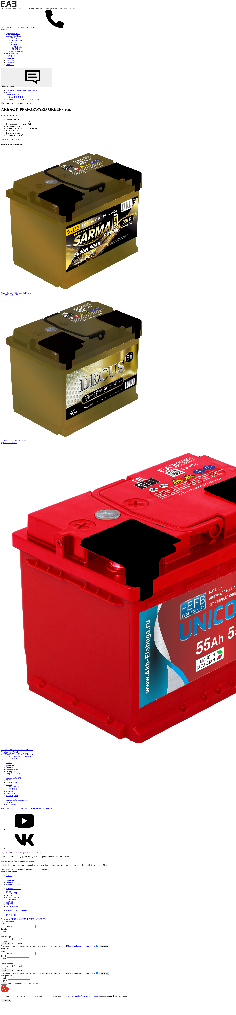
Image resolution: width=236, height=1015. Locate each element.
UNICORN (15, 49)
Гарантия (10, 58)
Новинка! (10, 65)
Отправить (104, 946)
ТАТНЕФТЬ (11, 804)
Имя (3, 924)
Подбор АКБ (11, 56)
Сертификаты (11, 878)
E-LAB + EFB (16, 40)
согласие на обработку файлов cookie (82, 996)
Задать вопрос (19, 139)
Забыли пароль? (31, 983)
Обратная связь (8, 86)
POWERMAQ (16, 47)
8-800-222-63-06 (28, 808)
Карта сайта (6, 869)
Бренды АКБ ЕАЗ (13, 36)
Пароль (4, 981)
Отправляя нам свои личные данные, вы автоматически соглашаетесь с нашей (48, 946)
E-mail (4, 931)
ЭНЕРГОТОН (12, 54)
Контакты (10, 62)
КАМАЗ (9, 802)
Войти (4, 983)
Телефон (4, 929)
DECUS (14, 38)
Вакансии (10, 60)
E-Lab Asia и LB (12, 787)
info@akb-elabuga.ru (44, 808)
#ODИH (14, 45)
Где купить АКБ (13, 34)
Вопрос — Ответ (13, 774)
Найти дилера (7, 139)
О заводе (9, 763)
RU (2, 29)
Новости (9, 767)
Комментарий (7, 937)
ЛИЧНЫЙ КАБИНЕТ (35, 919)
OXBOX (17, 871)
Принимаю (6, 1000)
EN (5, 29)
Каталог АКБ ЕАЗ (13, 778)
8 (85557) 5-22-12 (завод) (11, 808)
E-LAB (14, 42)
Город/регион (6, 926)
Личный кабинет (34, 852)
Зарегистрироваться (16, 983)
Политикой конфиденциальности (81, 946)
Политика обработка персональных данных (29, 869)
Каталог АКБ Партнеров (16, 800)
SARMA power (17, 51)
